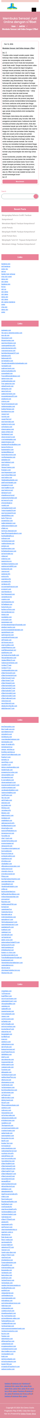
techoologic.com (7, 1283)
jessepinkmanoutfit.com (9, 396)
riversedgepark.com (8, 1014)
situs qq (26, 1394)
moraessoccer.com (7, 833)
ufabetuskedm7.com (8, 691)
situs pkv (4, 307)
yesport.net (5, 414)
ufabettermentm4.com (9, 675)
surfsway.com (5, 1095)
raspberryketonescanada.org (10, 1285)
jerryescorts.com (7, 500)
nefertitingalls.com (7, 1024)
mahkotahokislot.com (8, 523)
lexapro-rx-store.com (8, 952)
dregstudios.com (7, 828)
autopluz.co (5, 760)
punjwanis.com (6, 330)
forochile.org (5, 836)
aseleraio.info (5, 574)
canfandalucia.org (7, 1295)
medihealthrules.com (8, 1288)
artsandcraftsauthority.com (10, 1367)
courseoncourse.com (8, 351)
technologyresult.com (8, 1075)
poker (3, 304)
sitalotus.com (5, 559)
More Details (20, 181)
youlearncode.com (7, 1067)
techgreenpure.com (8, 1087)
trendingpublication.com (9, 670)
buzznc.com (5, 1334)
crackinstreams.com (8, 1131)
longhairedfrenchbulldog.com (11, 444)
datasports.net (6, 493)
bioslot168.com (6, 1364)
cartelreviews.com (7, 1092)
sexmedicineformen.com (9, 637)
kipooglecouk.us (6, 914)
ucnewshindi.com (7, 373)
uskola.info (4, 1222)
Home (13, 26)
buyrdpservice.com (7, 411)
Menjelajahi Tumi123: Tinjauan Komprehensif (19, 240)
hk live (3, 287)
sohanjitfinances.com (8, 648)
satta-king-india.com (8, 1115)
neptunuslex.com (7, 742)
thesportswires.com (8, 467)
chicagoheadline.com (8, 1004)
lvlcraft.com (5, 1103)
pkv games (16, 1386)
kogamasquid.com (7, 960)
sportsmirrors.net (7, 490)
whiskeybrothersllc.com (9, 706)
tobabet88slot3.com (8, 660)
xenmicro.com (6, 1042)
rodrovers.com (6, 1110)
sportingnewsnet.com (8, 472)
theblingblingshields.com (9, 480)
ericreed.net (5, 899)
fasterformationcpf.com (9, 404)
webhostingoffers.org (8, 1077)
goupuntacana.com (7, 1011)
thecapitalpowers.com (8, 658)
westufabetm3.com (7, 703)
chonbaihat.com (6, 864)
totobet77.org (6, 668)
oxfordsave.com (6, 427)
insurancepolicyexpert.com (10, 785)
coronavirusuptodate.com (9, 1128)
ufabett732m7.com (7, 1255)
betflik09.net (5, 1037)
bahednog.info (6, 356)
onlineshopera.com (7, 1044)
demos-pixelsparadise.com (10, 767)
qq (31, 1394)
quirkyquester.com (7, 635)
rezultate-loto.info (7, 1153)
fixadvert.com (6, 757)
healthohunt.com (6, 1204)
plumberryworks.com (8, 627)
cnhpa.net (4, 556)
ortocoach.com (6, 620)
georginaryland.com (7, 881)
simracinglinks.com (7, 775)
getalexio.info (5, 584)
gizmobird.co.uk (6, 734)
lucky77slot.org (6, 518)
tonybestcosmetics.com (9, 1331)
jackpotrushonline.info (8, 371)
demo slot (4, 279)
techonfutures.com (7, 1280)
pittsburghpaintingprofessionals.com (13, 625)
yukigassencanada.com (9, 1118)
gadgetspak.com (6, 1133)
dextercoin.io (5, 968)
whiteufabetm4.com (8, 1186)
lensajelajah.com (6, 1034)
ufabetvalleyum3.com (8, 698)
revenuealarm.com (7, 1354)
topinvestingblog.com (8, 793)
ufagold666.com (6, 1265)
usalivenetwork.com (8, 368)
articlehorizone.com (8, 1120)
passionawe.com (6, 622)
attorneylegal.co (6, 503)
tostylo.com (5, 417)
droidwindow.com (7, 1260)
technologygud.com (8, 541)
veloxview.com (6, 701)
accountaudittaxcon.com (9, 587)
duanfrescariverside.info (9, 1194)
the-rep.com (5, 798)
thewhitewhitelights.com (9, 886)
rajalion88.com (6, 1009)
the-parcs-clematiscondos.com (11, 333)
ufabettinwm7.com (7, 680)
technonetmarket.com (8, 1214)
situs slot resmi (6, 277)
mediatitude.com (7, 770)
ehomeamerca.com (7, 1082)
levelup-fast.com (7, 1143)
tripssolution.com (7, 1113)
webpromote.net (6, 869)
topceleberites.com (8, 1161)
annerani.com (5, 803)
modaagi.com (5, 818)
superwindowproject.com (9, 925)
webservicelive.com (8, 1369)
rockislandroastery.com (9, 1349)
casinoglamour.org (7, 965)
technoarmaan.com (7, 1326)
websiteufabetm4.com (8, 1184)
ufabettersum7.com (8, 678)
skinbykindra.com (7, 1339)
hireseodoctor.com (7, 1138)
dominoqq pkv (16, 1384)
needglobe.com (6, 617)
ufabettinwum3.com (8, 683)
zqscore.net (5, 571)
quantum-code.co (7, 1232)
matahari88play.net (7, 452)
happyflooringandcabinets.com (11, 533)
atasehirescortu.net (8, 495)
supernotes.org (6, 561)
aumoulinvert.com (7, 919)
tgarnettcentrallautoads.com (11, 755)
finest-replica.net (7, 1240)
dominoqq (26, 1384)
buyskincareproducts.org (9, 955)
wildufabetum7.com (7, 708)
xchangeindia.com (7, 1308)
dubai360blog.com (7, 516)
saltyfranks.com (6, 800)
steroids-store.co (7, 871)
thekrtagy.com (6, 1306)
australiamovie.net (7, 732)
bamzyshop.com (6, 1275)
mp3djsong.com (6, 737)
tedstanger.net (6, 1217)
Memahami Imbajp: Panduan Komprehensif (18, 244)
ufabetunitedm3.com (8, 686)
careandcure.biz (6, 597)
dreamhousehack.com (8, 1313)
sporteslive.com (6, 477)
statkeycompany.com (8, 788)
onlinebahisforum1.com (9, 1001)
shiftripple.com (6, 640)
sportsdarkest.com (7, 462)
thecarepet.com (6, 338)
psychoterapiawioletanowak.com (12, 630)
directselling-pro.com (8, 1351)
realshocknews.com (7, 543)
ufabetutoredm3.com (8, 693)
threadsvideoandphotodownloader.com (14, 363)
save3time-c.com (7, 762)
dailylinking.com (6, 1054)
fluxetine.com (5, 902)
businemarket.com (7, 450)
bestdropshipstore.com (9, 1090)
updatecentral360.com (9, 566)
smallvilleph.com (6, 821)
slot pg (3, 289)
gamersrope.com (7, 378)
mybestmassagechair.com (10, 897)
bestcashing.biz (6, 851)
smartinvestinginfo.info (9, 1209)
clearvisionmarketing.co (9, 1230)
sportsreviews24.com (8, 513)
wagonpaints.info (7, 1224)
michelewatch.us (6, 747)
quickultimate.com (7, 632)
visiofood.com (6, 1257)
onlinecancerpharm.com (9, 526)
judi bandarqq (5, 266)
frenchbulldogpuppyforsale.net (11, 958)
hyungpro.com (6, 470)
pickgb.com (5, 546)
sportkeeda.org (6, 592)
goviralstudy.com (7, 935)
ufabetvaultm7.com (7, 1171)
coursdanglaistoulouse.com (10, 739)
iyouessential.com (7, 1062)
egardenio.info (6, 579)
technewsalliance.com (8, 1212)
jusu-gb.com (5, 335)
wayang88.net (6, 1181)
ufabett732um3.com (8, 1219)
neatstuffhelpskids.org (9, 831)
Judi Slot (22, 26)
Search (3, 191)
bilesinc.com (5, 813)
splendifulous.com (7, 1156)
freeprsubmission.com (8, 1263)
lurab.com (4, 1356)
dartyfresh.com (6, 1047)
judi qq (3, 271)
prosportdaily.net (7, 1245)
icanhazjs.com (6, 930)
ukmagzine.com (6, 389)
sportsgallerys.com (7, 488)
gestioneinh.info (6, 1242)
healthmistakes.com (8, 549)
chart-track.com (6, 838)
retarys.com (5, 401)
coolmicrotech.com (7, 1311)
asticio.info (5, 576)
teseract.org (5, 1250)
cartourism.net (6, 937)
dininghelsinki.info (7, 1191)
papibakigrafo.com (7, 927)
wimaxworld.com (6, 846)
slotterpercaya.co (7, 642)
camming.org (5, 1006)
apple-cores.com (7, 940)
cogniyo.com (5, 599)
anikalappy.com (6, 1189)
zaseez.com (5, 1016)
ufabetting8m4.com (8, 1164)
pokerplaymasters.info (8, 348)
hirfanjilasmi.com (6, 604)
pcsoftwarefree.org (8, 1052)
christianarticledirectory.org (10, 970)
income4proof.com (7, 1029)
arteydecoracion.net (8, 874)
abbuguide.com (6, 1072)
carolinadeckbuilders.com (9, 790)
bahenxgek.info (6, 358)
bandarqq (8, 1384)
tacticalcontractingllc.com (10, 655)
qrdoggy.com (5, 538)
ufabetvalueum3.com (8, 1169)
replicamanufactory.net (9, 1151)
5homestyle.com (6, 973)
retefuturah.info (6, 1207)
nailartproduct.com (7, 1098)
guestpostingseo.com (8, 343)
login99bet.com (6, 996)
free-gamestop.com (8, 384)
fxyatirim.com (5, 1070)
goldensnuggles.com (8, 406)
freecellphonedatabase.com (10, 376)
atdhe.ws (4, 889)
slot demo (4, 282)
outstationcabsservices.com (10, 1303)
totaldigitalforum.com (8, 1323)
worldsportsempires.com (9, 564)
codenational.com (7, 1344)
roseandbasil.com (7, 884)
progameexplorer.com (8, 1346)
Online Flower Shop (28, 1414)
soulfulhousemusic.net (8, 650)
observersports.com (8, 437)
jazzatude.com (6, 805)
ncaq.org (4, 1039)
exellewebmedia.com (8, 381)
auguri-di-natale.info (8, 744)
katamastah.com (6, 569)
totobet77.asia (6, 665)
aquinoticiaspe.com (7, 442)
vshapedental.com (7, 1293)
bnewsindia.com (6, 1270)
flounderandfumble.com (9, 1202)
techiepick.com (6, 1273)
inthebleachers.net (7, 950)
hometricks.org (6, 607)
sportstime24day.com (8, 475)
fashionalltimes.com (8, 1321)
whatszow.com (6, 1080)
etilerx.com (5, 1197)
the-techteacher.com (8, 1316)
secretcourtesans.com (9, 999)
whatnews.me (5, 1235)
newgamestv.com (7, 485)
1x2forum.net (5, 993)
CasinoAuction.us (7, 912)
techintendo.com (7, 1085)
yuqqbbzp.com (6, 1123)
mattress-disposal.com (9, 531)
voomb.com (5, 505)
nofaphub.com (6, 1021)
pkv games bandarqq (8, 302)
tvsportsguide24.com (8, 510)
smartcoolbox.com (7, 645)
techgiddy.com (6, 366)
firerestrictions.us (7, 853)
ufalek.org (4, 528)
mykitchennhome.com (8, 917)
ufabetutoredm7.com (8, 696)
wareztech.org (6, 391)
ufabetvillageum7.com (8, 1174)
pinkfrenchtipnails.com (8, 483)
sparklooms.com (6, 653)
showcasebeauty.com (8, 782)
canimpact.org (6, 932)
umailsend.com (6, 399)
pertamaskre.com (7, 361)
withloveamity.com (7, 1065)
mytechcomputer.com (8, 1361)
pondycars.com (6, 1278)
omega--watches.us (7, 749)
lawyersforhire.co (7, 447)
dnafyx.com (5, 1057)
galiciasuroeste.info (7, 823)
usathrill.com (5, 1290)
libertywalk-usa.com (8, 729)
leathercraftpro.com (8, 609)
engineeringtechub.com (9, 498)
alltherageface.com (7, 1341)
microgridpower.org (7, 612)
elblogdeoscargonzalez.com (10, 866)
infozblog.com (6, 861)
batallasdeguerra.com (8, 826)
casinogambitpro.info (8, 346)
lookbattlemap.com (7, 409)
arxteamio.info (6, 582)
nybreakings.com (6, 1301)
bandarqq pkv (5, 264)
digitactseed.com (7, 1100)
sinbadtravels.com (7, 386)
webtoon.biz (5, 465)
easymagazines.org (7, 602)
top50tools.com (6, 795)
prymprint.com (6, 589)
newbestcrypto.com (8, 424)
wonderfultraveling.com (9, 841)
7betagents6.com (7, 1125)
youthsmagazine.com (8, 457)
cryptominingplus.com (8, 439)
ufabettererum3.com (8, 673)
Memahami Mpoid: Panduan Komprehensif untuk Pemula (18, 225)
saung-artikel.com (7, 432)
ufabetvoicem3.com (8, 1176)
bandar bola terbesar (8, 274)
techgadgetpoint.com (8, 508)
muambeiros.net (6, 859)
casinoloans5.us (6, 909)
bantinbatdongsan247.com (10, 353)
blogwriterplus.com (7, 340)
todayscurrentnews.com (9, 663)
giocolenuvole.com (7, 1059)
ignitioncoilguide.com (8, 1359)
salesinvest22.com (7, 1247)
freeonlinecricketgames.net (10, 848)
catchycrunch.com (7, 1019)
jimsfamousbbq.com (8, 727)
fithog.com (5, 876)
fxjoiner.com (5, 1336)
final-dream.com (6, 1237)
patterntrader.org (7, 554)
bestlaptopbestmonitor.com (10, 879)
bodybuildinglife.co (7, 536)
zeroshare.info (6, 810)
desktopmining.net (7, 947)
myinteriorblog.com (7, 1268)
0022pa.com (5, 808)
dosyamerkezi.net (7, 777)
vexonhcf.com (6, 765)
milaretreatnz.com (7, 815)
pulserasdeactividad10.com (10, 942)
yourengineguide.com (8, 1298)
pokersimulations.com (8, 1148)
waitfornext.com (6, 1227)
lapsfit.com (5, 1141)
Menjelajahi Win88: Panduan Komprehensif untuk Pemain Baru (18, 234)
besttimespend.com (8, 594)
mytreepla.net (6, 1146)
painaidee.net (5, 460)
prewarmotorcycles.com (9, 772)
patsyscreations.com (8, 1026)
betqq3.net (5, 907)
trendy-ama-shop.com (8, 1252)
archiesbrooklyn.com (8, 856)
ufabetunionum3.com (8, 1166)
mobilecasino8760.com (9, 904)
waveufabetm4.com (8, 1179)
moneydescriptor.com (8, 455)
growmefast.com (7, 521)
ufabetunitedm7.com (8, 688)
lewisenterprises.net (8, 1049)
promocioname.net (7, 843)
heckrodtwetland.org (8, 892)
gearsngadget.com (7, 1136)
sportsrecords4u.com (8, 1158)
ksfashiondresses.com (8, 551)
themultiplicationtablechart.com (12, 963)
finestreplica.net (6, 1199)
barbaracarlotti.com (8, 945)
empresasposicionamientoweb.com (13, 1328)
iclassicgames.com (7, 429)
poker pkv (4, 269)
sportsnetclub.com (7, 422)
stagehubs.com (6, 991)
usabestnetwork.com (8, 394)
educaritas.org (6, 1032)
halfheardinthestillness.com (10, 894)
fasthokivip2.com (7, 434)
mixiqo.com (5, 615)
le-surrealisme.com (7, 780)
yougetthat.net (6, 419)
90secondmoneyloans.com (10, 1105)
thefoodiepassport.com (9, 922)
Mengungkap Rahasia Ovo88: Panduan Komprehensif (16, 217)
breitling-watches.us (8, 752)
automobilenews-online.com (10, 1318)
